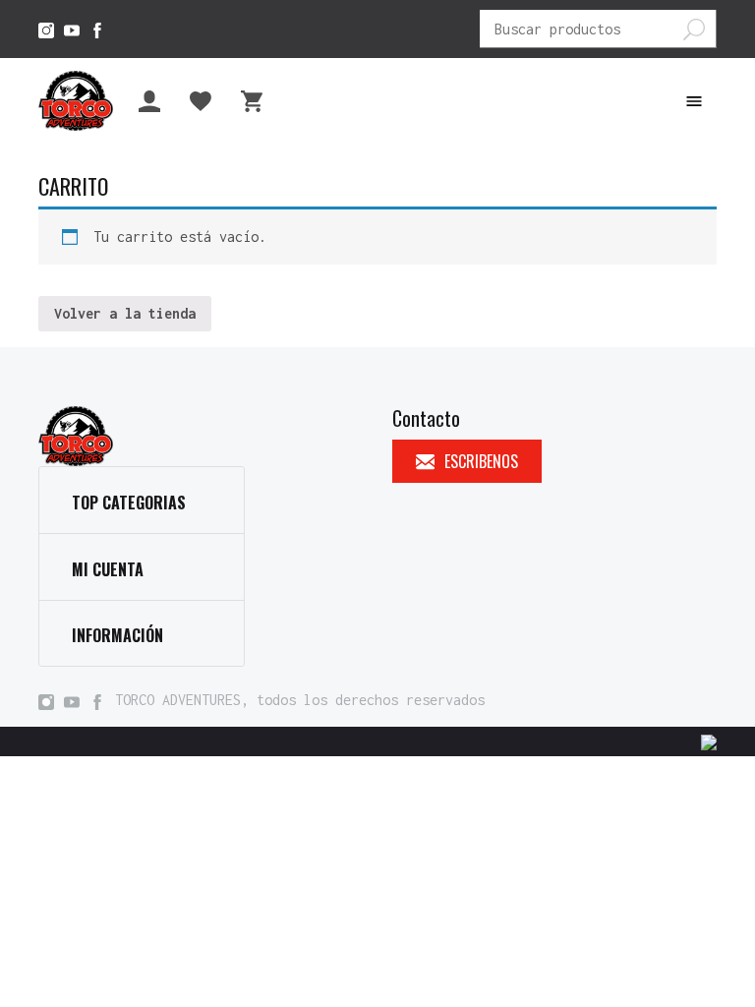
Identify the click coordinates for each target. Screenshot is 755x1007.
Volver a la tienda (125, 313)
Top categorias (129, 502)
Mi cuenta (108, 569)
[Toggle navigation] (694, 101)
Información (117, 635)
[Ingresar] (154, 101)
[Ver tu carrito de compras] (256, 101)
